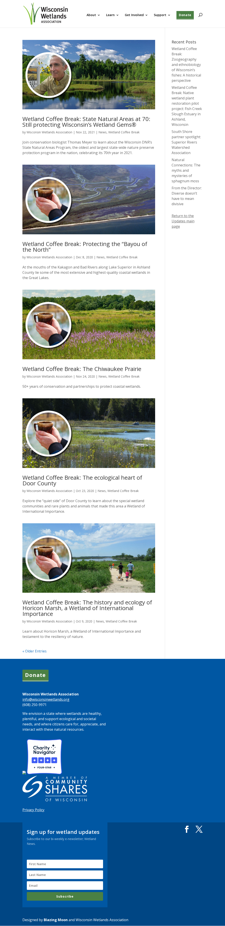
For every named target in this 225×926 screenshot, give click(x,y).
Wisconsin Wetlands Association (49, 132)
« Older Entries (34, 651)
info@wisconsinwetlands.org (45, 699)
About (91, 15)
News (102, 132)
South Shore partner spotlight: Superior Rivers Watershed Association (186, 142)
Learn (110, 15)
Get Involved (134, 15)
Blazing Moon (56, 919)
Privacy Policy (33, 809)
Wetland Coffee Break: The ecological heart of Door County (82, 480)
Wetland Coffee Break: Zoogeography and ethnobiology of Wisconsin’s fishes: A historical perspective (186, 64)
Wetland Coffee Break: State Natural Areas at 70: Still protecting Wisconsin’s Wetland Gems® (86, 122)
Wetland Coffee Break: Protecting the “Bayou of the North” (84, 246)
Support (160, 15)
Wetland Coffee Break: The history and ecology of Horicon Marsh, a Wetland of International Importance (87, 608)
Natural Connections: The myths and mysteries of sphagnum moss (186, 170)
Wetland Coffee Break (124, 132)
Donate (185, 15)
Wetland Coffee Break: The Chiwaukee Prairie (81, 369)
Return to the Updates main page (183, 221)
